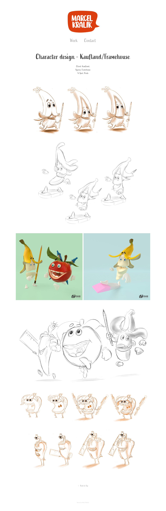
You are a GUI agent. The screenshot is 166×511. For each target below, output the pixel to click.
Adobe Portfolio (85, 502)
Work (74, 40)
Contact (90, 40)
